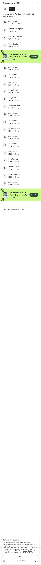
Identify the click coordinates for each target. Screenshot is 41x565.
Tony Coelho (13, 44)
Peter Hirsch (13, 90)
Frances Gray (13, 167)
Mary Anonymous (15, 36)
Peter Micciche (14, 128)
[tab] (5, 9)
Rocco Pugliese (14, 174)
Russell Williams (14, 105)
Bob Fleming (13, 159)
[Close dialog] (37, 3)
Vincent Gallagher (15, 29)
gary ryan (12, 98)
